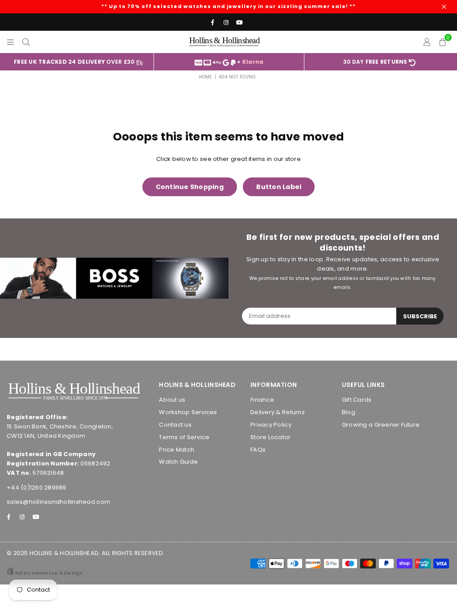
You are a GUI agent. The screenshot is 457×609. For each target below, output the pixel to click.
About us (172, 399)
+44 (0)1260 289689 (36, 487)
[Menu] (10, 42)
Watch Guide (178, 461)
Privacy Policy (270, 424)
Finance (262, 399)
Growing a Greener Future (381, 424)
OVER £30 (75, 62)
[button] (442, 42)
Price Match (176, 449)
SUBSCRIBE (420, 316)
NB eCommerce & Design (49, 573)
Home (205, 77)
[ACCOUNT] (427, 42)
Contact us (175, 424)
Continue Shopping (190, 186)
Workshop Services (188, 412)
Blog (348, 412)
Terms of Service (184, 437)
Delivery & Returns (277, 412)
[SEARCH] (26, 42)
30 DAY (375, 62)
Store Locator (270, 437)
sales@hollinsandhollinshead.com (58, 502)
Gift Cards (357, 399)
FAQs (258, 449)
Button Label (278, 186)
